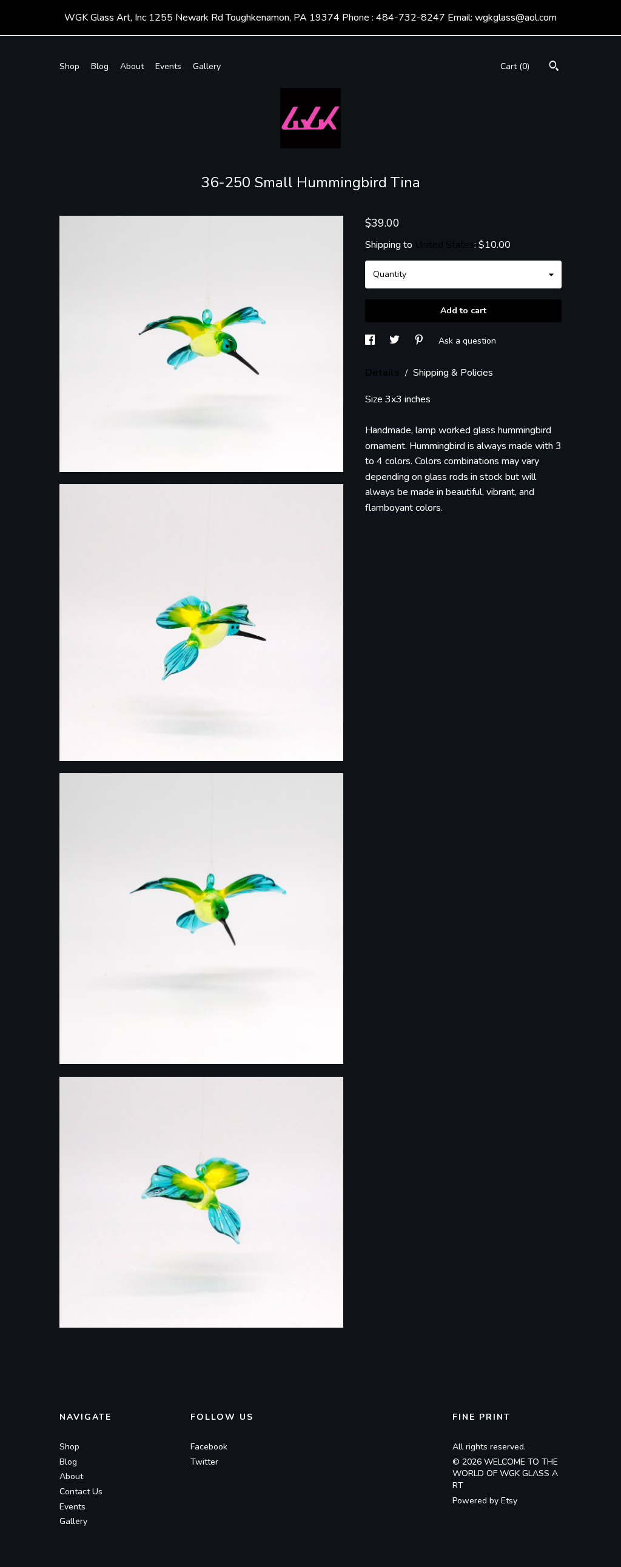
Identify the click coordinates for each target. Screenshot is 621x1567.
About (132, 66)
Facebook (208, 1446)
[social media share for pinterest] (420, 341)
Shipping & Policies (453, 372)
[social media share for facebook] (371, 341)
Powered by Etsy (484, 1500)
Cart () (514, 66)
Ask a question (467, 341)
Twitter (204, 1462)
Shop (69, 66)
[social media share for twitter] (395, 341)
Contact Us (80, 1491)
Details (383, 372)
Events (168, 66)
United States (444, 244)
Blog (100, 66)
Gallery (207, 66)
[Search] (554, 68)
